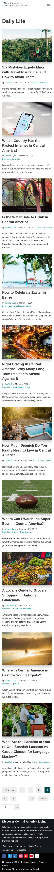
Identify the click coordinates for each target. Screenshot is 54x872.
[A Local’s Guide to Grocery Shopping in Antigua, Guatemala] (27, 568)
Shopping (27, 608)
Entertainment (26, 532)
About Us (20, 846)
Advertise (21, 850)
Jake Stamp (10, 605)
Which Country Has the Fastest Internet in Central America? (23, 145)
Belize (5, 306)
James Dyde (10, 156)
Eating (21, 306)
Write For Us (35, 846)
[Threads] (37, 856)
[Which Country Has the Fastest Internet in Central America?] (27, 118)
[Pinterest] (26, 856)
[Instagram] (21, 856)
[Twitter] (10, 856)
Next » (43, 798)
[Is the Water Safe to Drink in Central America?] (27, 195)
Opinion (48, 461)
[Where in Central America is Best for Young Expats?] (27, 648)
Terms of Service (29, 862)
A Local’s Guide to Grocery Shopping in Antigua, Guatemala (24, 595)
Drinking (15, 532)
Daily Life (36, 82)
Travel (45, 82)
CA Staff (8, 82)
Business (6, 159)
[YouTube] (32, 856)
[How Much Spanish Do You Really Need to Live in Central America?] (27, 423)
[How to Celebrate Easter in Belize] (27, 270)
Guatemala (17, 608)
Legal (14, 387)
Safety (49, 227)
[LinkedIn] (15, 856)
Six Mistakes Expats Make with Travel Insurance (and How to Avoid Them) (24, 72)
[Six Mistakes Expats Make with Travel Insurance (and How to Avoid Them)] (27, 45)
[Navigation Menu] (48, 4)
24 (31, 798)
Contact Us (8, 850)
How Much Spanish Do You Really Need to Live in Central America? (26, 450)
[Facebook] (4, 856)
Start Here (7, 846)
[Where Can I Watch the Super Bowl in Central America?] (27, 496)
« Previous (9, 790)
